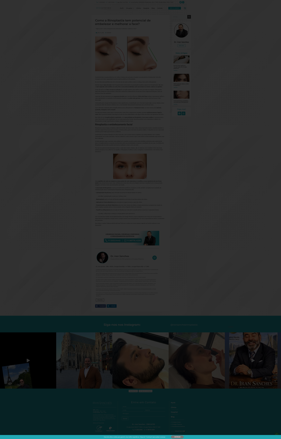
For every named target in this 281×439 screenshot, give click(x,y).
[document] (140, 219)
